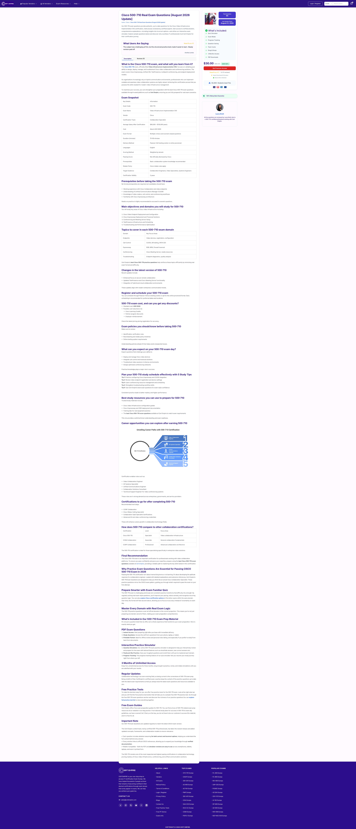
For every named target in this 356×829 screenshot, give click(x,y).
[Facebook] (120, 805)
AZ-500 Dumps (216, 808)
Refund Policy (160, 785)
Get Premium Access (220, 68)
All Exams (159, 781)
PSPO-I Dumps (187, 816)
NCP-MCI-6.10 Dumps (219, 816)
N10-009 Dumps (217, 812)
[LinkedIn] (146, 805)
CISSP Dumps (187, 777)
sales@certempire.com (128, 800)
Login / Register (161, 792)
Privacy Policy (160, 796)
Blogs (157, 800)
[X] (131, 805)
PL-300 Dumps (216, 773)
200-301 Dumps (187, 781)
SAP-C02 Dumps (217, 785)
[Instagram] (126, 805)
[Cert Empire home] (129, 770)
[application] (36, 4)
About (157, 773)
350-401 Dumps (187, 796)
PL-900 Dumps (216, 777)
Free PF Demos (160, 812)
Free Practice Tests (162, 808)
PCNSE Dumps (216, 788)
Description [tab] (127, 58)
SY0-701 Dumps (187, 773)
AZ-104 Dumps (187, 788)
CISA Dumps (186, 800)
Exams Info (159, 816)
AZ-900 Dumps (187, 785)
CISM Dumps (187, 812)
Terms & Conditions (162, 788)
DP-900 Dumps (217, 804)
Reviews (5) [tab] (141, 58)
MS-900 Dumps (217, 781)
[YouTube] (136, 805)
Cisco (127, 22)
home (123, 22)
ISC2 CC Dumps (187, 808)
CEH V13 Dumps (217, 796)
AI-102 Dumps (216, 800)
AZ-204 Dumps (216, 792)
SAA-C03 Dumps (188, 804)
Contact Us (159, 804)
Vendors (158, 777)
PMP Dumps (186, 792)
